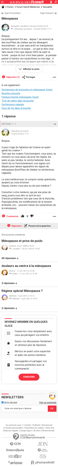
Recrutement (47, 425)
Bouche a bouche (11, 93)
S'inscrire (29, 377)
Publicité (36, 425)
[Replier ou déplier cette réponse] (54, 124)
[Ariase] (15, 462)
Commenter (12, 216)
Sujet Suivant (47, 13)
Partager (30, 77)
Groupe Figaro (26, 431)
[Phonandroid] (43, 462)
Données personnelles (13, 428)
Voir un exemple (47, 402)
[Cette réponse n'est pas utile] (32, 216)
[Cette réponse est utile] (23, 216)
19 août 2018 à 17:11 (42, 29)
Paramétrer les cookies (34, 428)
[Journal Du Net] (43, 444)
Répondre (16, 226)
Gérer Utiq (50, 428)
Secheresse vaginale (13, 104)
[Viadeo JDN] (43, 456)
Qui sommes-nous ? (14, 425)
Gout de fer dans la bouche (16, 108)
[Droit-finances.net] (43, 450)
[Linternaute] (15, 450)
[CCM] (15, 444)
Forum (10, 7)
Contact (27, 425)
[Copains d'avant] (15, 456)
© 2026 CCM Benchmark (44, 431)
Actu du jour (10, 402)
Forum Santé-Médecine (28, 7)
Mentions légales (11, 431)
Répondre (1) (13, 77)
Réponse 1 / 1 (9, 124)
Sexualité (47, 7)
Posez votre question (39, 226)
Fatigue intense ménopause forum (20, 97)
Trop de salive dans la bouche (18, 100)
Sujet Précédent (12, 13)
